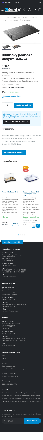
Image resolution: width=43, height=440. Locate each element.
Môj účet (4, 363)
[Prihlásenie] (29, 10)
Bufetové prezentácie (33, 18)
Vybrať (15, 223)
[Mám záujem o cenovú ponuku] (34, 226)
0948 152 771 (21, 338)
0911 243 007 (11, 338)
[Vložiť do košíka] (38, 226)
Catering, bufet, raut (14, 18)
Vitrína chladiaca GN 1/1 (10, 192)
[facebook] (37, 2)
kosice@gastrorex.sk (8, 345)
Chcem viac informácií (14, 152)
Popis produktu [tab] (8, 129)
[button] (24, 10)
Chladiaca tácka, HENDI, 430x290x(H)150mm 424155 (31, 193)
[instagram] (40, 2)
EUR (16, 2)
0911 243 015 (10, 272)
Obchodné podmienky (9, 374)
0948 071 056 (21, 270)
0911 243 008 (10, 306)
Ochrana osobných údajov (10, 376)
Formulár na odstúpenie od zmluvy (13, 369)
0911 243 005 (10, 340)
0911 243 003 (20, 340)
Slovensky (8, 2)
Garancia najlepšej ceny (13, 96)
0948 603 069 (11, 304)
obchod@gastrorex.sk (9, 277)
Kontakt (4, 358)
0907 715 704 (11, 270)
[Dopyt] (34, 10)
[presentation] (5, 33)
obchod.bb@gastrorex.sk (10, 311)
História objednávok (8, 366)
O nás (3, 356)
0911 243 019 (20, 272)
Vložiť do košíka (23, 105)
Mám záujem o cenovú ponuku (16, 122)
